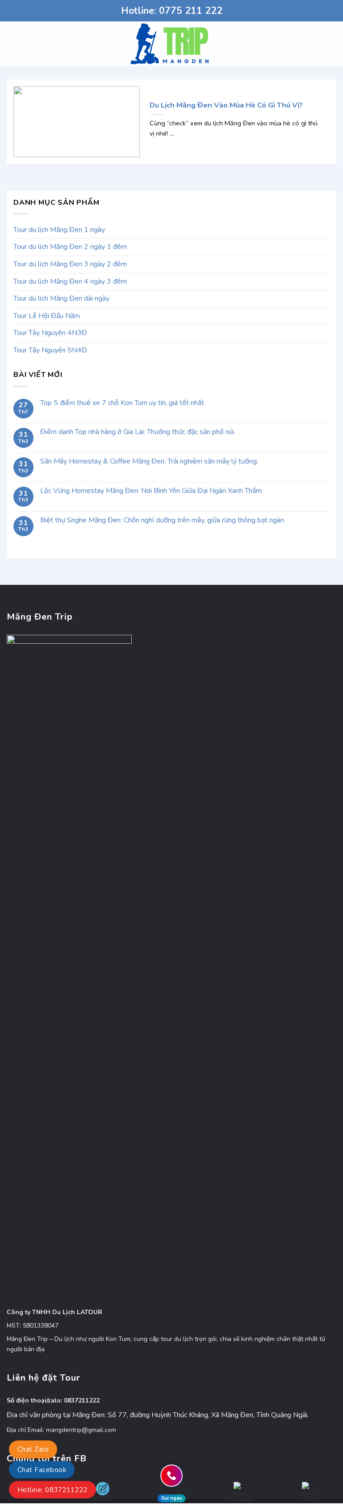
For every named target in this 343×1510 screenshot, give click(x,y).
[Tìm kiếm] (333, 43)
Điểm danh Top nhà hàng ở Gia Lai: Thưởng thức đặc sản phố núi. (137, 432)
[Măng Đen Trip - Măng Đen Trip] (171, 43)
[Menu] (12, 43)
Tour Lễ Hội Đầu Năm (46, 316)
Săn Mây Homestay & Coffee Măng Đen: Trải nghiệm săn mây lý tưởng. (149, 461)
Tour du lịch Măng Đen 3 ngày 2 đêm (70, 264)
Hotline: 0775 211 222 (171, 10)
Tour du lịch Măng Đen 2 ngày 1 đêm (70, 247)
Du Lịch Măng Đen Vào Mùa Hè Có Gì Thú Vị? (226, 105)
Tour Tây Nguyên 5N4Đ (50, 350)
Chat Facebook (41, 1469)
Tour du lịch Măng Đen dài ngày (61, 298)
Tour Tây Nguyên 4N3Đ (50, 333)
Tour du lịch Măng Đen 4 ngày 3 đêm (70, 281)
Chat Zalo (33, 1449)
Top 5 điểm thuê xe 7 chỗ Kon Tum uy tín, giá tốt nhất (122, 403)
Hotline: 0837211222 (52, 1489)
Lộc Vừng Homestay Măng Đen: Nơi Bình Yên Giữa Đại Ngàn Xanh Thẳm (151, 491)
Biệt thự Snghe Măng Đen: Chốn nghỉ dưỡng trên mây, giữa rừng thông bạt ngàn (162, 520)
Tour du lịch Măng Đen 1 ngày (59, 230)
